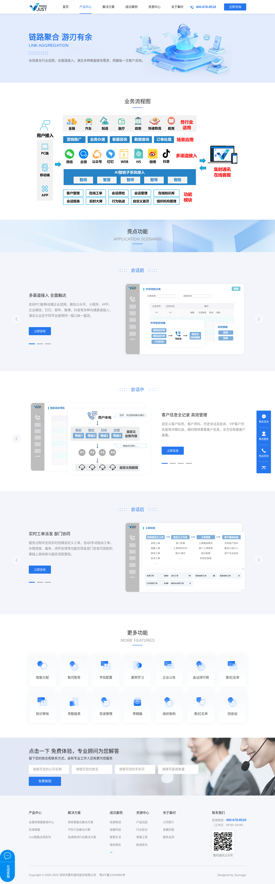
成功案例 (131, 6)
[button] (32, 343)
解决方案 (108, 6)
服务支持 (168, 837)
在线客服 (34, 829)
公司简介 (168, 822)
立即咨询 (235, 6)
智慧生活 (115, 837)
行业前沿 (142, 829)
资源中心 (154, 6)
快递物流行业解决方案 (82, 837)
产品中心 (86, 6)
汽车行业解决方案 (79, 829)
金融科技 (115, 829)
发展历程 (168, 829)
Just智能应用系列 (40, 837)
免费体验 (44, 781)
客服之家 (142, 837)
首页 (66, 6)
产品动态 (142, 822)
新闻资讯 (142, 844)
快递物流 (115, 822)
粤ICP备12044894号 (112, 875)
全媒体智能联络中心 (41, 822)
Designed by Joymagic (231, 875)
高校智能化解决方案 (80, 822)
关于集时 (177, 6)
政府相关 (115, 844)
